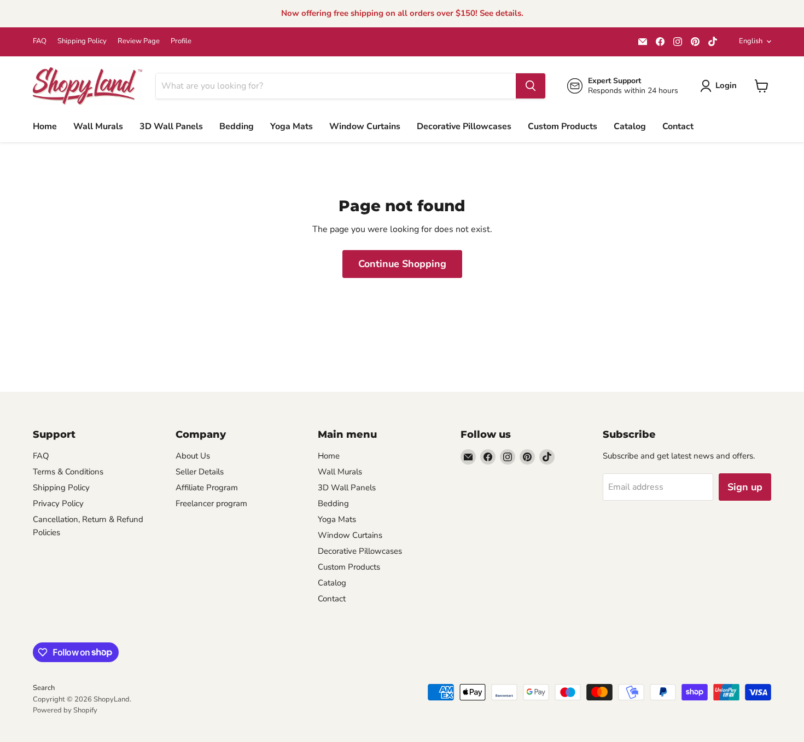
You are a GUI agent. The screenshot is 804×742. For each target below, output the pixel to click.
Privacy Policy (58, 503)
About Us (193, 455)
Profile (181, 41)
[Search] (530, 85)
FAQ (39, 41)
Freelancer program (211, 503)
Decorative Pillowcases (464, 126)
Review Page (139, 41)
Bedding (236, 126)
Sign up (744, 487)
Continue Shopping (402, 263)
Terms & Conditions (68, 471)
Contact (678, 126)
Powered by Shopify (65, 710)
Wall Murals (98, 126)
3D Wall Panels (171, 126)
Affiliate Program (207, 487)
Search (44, 688)
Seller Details (200, 471)
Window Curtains (364, 126)
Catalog (630, 126)
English (750, 41)
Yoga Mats (291, 126)
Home (45, 126)
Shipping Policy (82, 41)
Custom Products (562, 126)
